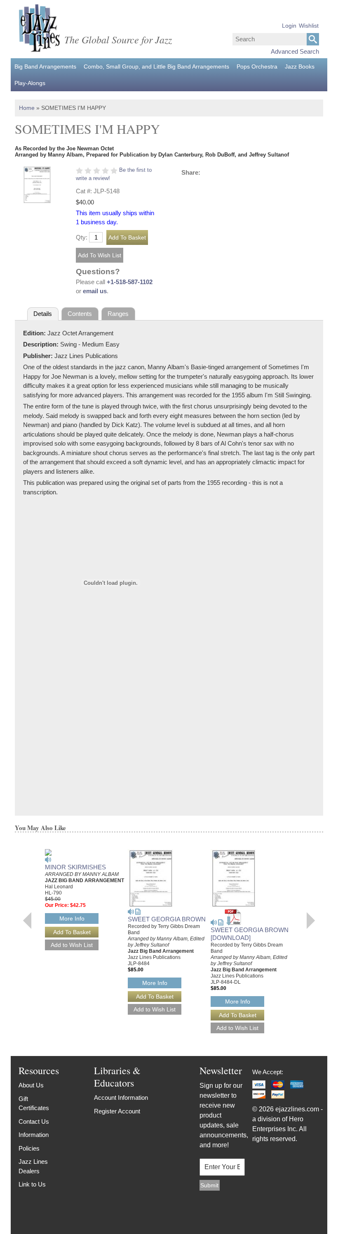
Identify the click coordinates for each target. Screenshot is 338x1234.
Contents (80, 313)
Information (34, 1134)
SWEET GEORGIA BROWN (167, 919)
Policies (29, 1148)
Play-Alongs (29, 83)
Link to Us (32, 1184)
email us (95, 290)
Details (42, 313)
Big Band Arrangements (45, 66)
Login (289, 25)
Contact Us (34, 1121)
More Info (71, 918)
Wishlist (309, 25)
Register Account (117, 1111)
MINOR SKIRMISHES (75, 867)
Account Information (121, 1097)
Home (27, 107)
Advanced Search (295, 51)
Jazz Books (300, 66)
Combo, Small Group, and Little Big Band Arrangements (156, 66)
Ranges (118, 313)
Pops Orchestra (257, 66)
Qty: (81, 237)
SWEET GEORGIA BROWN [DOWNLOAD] (250, 933)
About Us (31, 1085)
